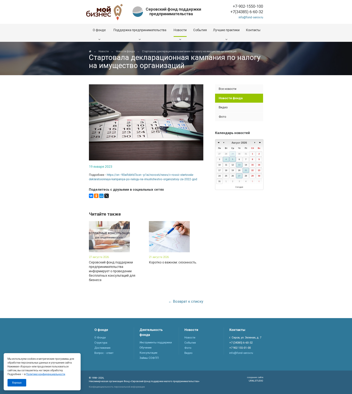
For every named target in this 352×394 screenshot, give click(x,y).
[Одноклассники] (96, 196)
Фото (222, 116)
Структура (100, 342)
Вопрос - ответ (103, 353)
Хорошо (17, 382)
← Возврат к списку (185, 301)
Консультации (148, 352)
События (190, 342)
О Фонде (100, 337)
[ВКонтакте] (91, 196)
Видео (223, 107)
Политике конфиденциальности (45, 374)
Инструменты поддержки (156, 342)
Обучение (146, 347)
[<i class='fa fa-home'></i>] (90, 51)
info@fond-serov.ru (251, 17)
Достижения (102, 347)
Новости (104, 51)
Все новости (227, 89)
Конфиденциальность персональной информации (117, 386)
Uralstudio (255, 379)
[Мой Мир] (101, 196)
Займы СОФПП (149, 358)
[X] (106, 196)
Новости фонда (125, 51)
